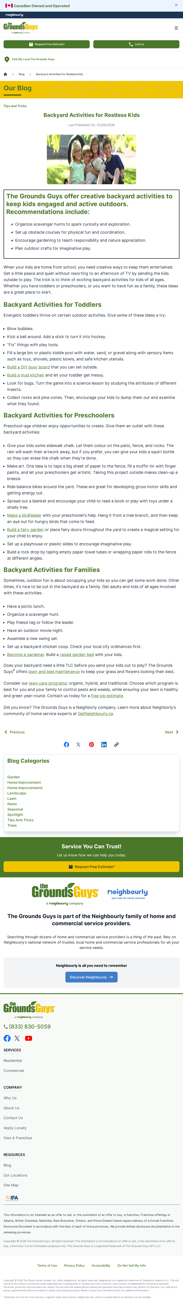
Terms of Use (47, 1265)
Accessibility (101, 1265)
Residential (13, 1060)
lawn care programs (48, 683)
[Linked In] (104, 744)
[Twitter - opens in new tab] (17, 1038)
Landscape (16, 793)
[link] (116, 744)
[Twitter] (79, 744)
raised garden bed (77, 654)
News (12, 804)
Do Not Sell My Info (132, 1265)
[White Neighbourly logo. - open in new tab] (14, 15)
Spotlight (15, 814)
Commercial (14, 1070)
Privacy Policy (74, 1265)
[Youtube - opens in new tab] (28, 1038)
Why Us (10, 1098)
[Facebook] (66, 744)
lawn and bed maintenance (54, 671)
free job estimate (107, 695)
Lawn (12, 798)
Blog (7, 1165)
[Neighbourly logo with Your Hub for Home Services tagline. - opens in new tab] (129, 894)
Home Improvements (25, 787)
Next (169, 732)
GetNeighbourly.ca (95, 713)
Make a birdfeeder (24, 515)
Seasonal (15, 809)
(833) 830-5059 (30, 1026)
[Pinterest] (91, 744)
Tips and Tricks (15, 106)
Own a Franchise (18, 1138)
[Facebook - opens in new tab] (7, 1038)
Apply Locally (15, 1128)
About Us (11, 1108)
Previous (17, 732)
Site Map (11, 1185)
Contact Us (13, 1117)
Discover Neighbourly (88, 977)
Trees (12, 825)
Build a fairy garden (25, 529)
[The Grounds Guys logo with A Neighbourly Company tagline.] (91, 1010)
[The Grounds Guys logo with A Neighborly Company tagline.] (65, 894)
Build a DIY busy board (28, 367)
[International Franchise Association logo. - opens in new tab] (12, 1198)
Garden (13, 777)
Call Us (139, 44)
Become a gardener (25, 654)
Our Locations (15, 1175)
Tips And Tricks (20, 820)
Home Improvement (24, 782)
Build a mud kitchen (25, 375)
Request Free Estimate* (50, 44)
